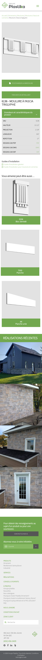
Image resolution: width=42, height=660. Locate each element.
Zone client (8, 616)
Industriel (7, 568)
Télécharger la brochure (22, 83)
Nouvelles (7, 591)
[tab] (21, 113)
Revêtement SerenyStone (12, 565)
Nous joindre (9, 607)
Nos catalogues (9, 593)
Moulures (20, 15)
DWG (37, 147)
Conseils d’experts (11, 581)
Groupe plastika (9, 588)
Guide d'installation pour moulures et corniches (21, 167)
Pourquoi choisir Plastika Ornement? (16, 596)
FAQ (5, 603)
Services (7, 572)
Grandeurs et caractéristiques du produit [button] (18, 113)
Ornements (12, 15)
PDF (37, 143)
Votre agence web (21, 657)
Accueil (4, 15)
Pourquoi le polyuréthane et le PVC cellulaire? (20, 601)
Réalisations (9, 577)
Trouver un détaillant (21, 95)
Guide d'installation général (13, 164)
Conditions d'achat (11, 612)
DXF (38, 152)
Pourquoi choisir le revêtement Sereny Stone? (20, 598)
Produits (7, 561)
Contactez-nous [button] (21, 534)
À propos (7, 586)
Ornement (7, 563)
